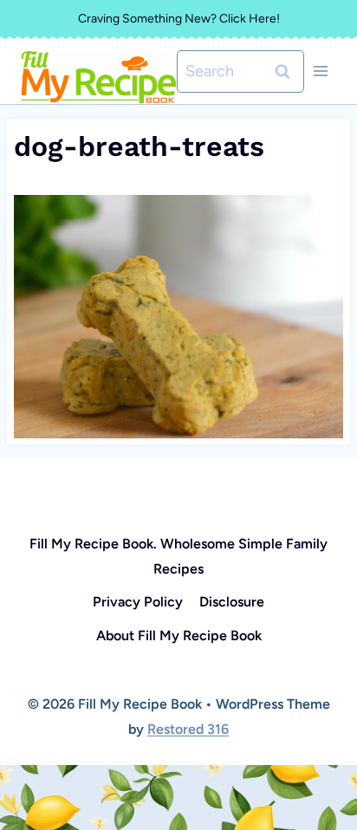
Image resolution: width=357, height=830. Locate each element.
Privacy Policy (138, 601)
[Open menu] (320, 71)
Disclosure (231, 601)
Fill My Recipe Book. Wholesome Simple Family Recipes (178, 556)
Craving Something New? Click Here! (179, 18)
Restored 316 (188, 729)
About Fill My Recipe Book (179, 635)
